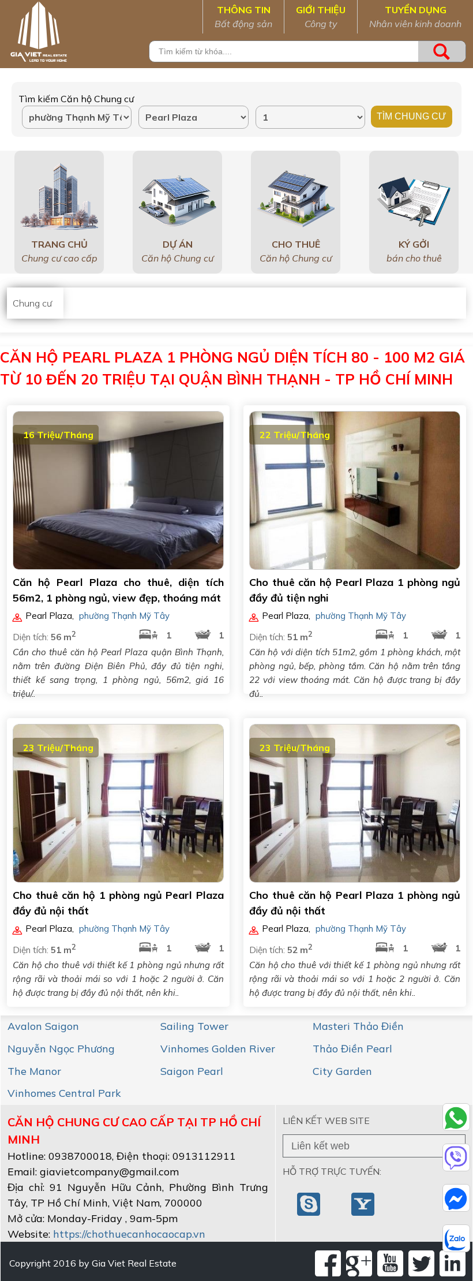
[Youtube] (390, 1263)
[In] (453, 1263)
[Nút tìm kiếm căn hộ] (442, 51)
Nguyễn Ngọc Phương (61, 1048)
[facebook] (328, 1263)
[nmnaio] (310, 1203)
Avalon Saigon (43, 1026)
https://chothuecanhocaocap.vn (129, 1234)
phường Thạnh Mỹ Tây (124, 615)
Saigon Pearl (191, 1071)
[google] (359, 1263)
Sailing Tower (194, 1026)
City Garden (342, 1071)
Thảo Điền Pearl (352, 1048)
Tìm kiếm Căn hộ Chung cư (76, 98)
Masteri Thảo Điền (358, 1026)
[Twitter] (421, 1263)
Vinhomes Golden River (217, 1048)
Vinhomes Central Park (64, 1093)
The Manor (34, 1071)
